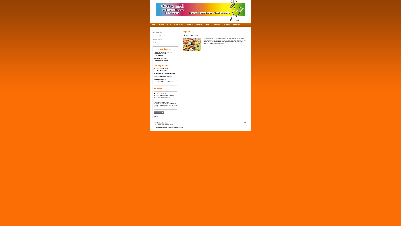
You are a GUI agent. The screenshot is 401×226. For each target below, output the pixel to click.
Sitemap (167, 122)
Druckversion (160, 122)
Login (244, 122)
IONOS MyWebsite (174, 127)
